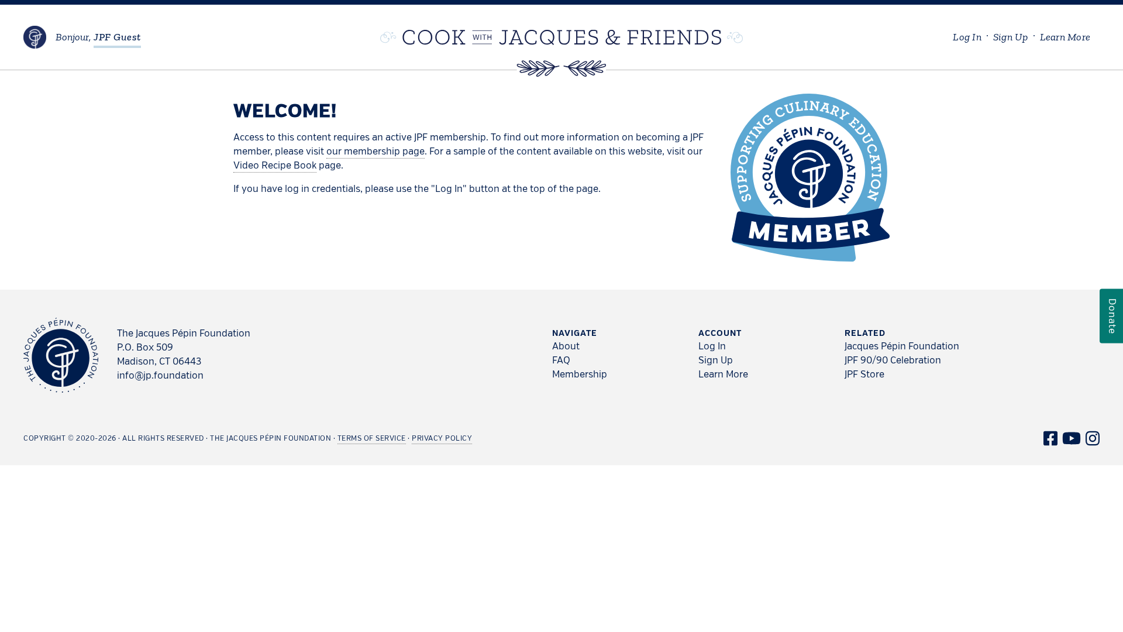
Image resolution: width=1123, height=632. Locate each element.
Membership (579, 375)
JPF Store (864, 375)
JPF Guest (117, 36)
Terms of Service (371, 438)
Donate (1111, 316)
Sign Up (715, 361)
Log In (712, 347)
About (566, 347)
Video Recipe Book (274, 166)
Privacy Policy (442, 438)
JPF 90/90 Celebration (893, 361)
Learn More (723, 375)
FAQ (561, 361)
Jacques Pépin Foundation (902, 347)
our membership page (375, 152)
